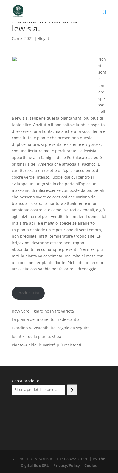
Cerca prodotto (25, 380)
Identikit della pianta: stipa (36, 336)
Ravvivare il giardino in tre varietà (43, 311)
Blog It (43, 38)
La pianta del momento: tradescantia (46, 319)
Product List (28, 292)
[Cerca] (72, 389)
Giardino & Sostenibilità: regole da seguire (51, 327)
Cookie (90, 465)
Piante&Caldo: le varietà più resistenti (46, 345)
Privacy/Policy (66, 465)
